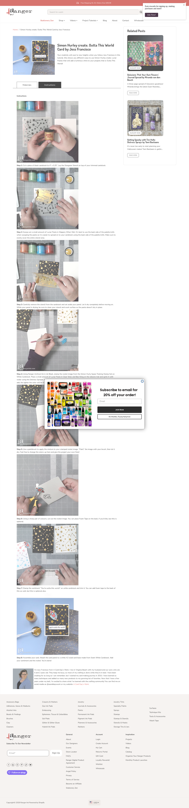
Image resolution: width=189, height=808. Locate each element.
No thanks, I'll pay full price (119, 416)
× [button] (184, 4)
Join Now (119, 409)
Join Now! (151, 15)
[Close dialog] (142, 381)
